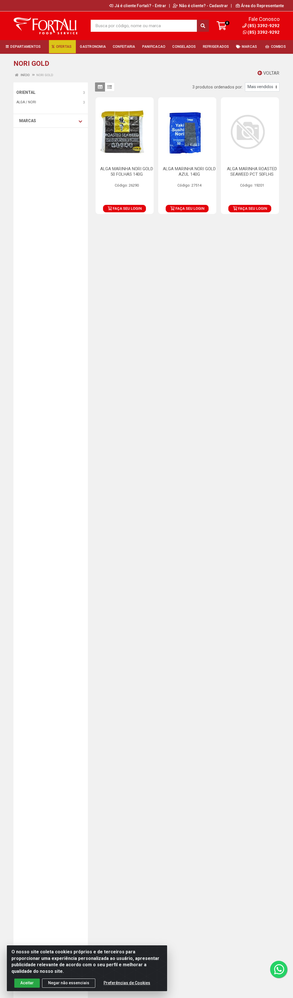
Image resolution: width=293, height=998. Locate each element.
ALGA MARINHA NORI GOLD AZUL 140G (189, 171)
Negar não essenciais (68, 983)
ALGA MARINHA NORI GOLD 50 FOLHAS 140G (126, 171)
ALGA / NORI (26, 102)
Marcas (27, 120)
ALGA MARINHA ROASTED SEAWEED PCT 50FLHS (252, 171)
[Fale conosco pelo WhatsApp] (278, 969)
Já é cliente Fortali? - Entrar (140, 6)
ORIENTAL (25, 92)
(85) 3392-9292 (264, 32)
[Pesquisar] (203, 26)
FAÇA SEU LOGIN (127, 208)
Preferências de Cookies (127, 983)
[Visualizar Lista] (110, 87)
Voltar (270, 73)
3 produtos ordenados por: (217, 87)
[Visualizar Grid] (100, 87)
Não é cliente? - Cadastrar (203, 6)
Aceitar (27, 983)
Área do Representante (262, 6)
